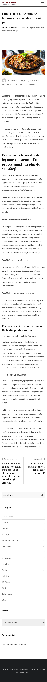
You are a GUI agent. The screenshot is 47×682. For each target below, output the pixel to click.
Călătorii (5, 522)
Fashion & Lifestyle (10, 540)
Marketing (6, 558)
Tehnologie (7, 594)
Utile (11, 27)
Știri (4, 588)
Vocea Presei (17, 644)
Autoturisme (7, 516)
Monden (5, 564)
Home (4, 27)
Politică (5, 576)
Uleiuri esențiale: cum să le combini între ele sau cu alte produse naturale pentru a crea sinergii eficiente (11, 473)
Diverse (5, 528)
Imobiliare (6, 546)
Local (4, 552)
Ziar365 (26, 644)
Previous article (10, 459)
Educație (5, 534)
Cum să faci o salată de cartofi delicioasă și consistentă (36, 468)
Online (5, 570)
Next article (38, 459)
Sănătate (6, 582)
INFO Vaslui (7, 644)
